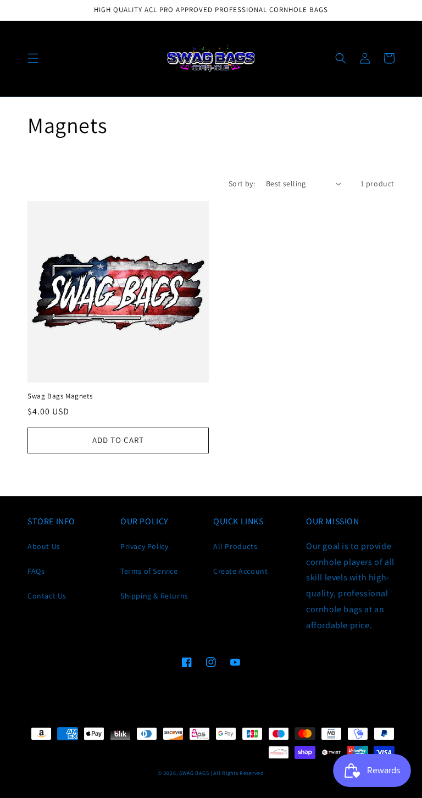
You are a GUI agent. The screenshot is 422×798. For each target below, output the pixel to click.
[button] (33, 58)
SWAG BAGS (194, 773)
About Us (43, 546)
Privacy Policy (144, 546)
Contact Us (46, 596)
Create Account (240, 571)
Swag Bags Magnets (59, 396)
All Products (235, 546)
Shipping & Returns (154, 596)
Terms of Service (149, 571)
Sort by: (242, 184)
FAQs (36, 571)
